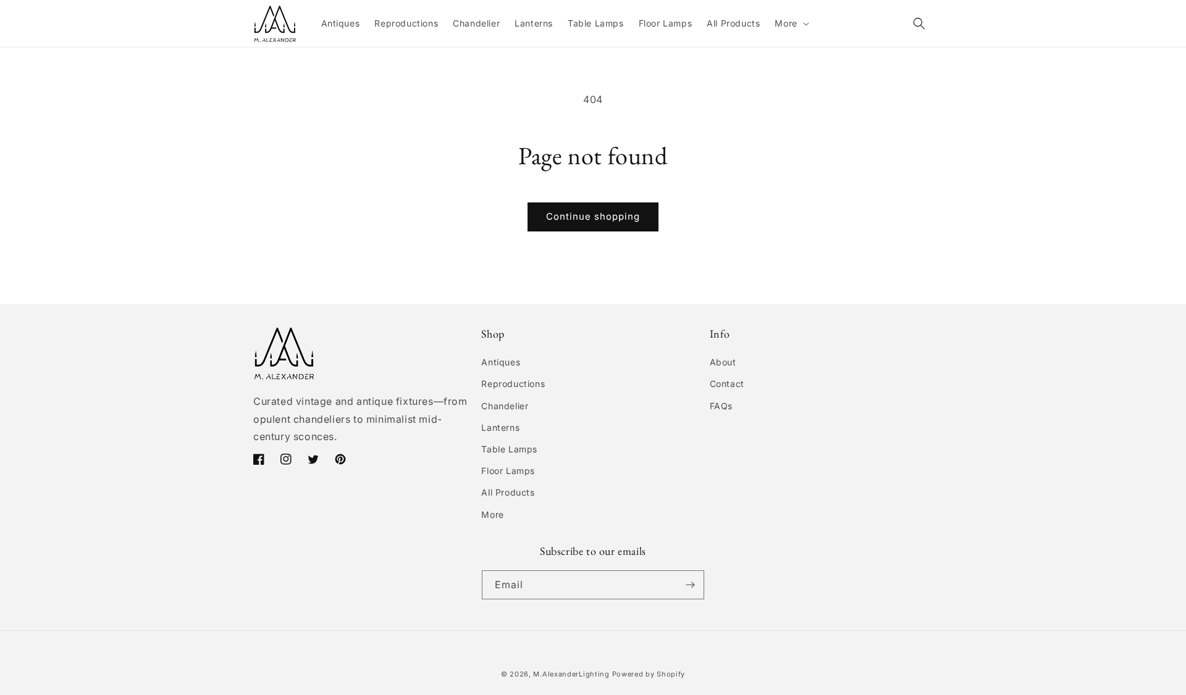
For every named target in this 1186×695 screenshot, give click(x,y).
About (723, 362)
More (492, 514)
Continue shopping (593, 216)
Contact (727, 383)
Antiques (500, 362)
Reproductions (513, 383)
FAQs (721, 406)
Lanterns (500, 427)
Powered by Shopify (649, 674)
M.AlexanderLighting (571, 674)
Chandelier (504, 406)
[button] (790, 23)
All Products (507, 492)
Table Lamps (509, 449)
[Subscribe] (690, 584)
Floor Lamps (508, 470)
